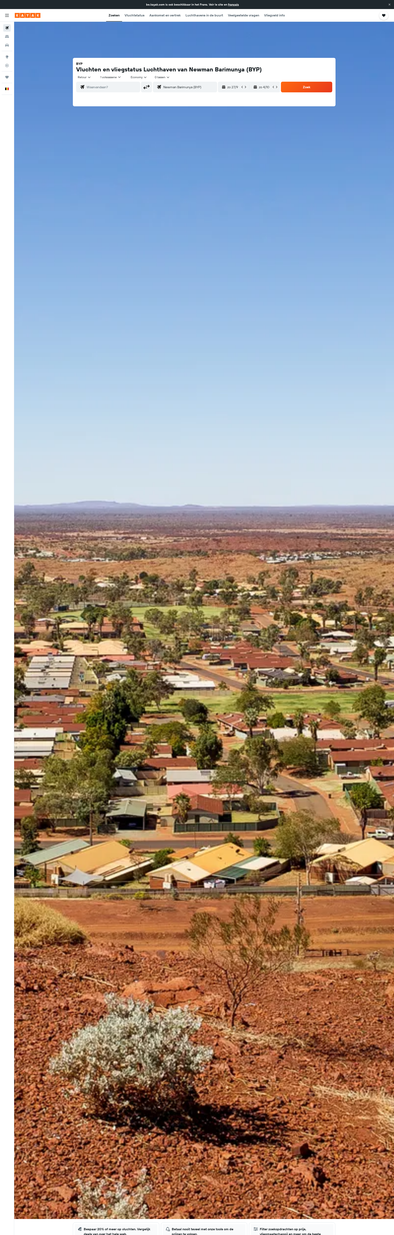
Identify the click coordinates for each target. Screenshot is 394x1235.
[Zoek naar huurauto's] (7, 45)
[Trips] (7, 77)
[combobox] (84, 77)
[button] (389, 4)
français (233, 4)
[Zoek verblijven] (7, 36)
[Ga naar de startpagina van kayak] (27, 15)
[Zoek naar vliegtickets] (7, 28)
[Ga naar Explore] (7, 57)
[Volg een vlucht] (7, 65)
